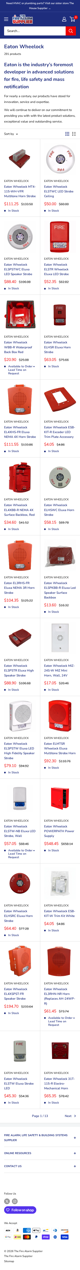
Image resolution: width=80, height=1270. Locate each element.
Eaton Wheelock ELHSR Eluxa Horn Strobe (57, 347)
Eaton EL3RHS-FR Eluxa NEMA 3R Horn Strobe (19, 588)
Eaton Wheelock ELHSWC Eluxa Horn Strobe (59, 510)
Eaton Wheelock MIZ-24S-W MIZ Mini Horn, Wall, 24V (59, 670)
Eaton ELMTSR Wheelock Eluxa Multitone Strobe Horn (60, 748)
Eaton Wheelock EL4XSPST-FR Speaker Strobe (15, 994)
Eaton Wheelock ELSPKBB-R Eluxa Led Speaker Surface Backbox (60, 590)
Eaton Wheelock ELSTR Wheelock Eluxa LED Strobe (56, 269)
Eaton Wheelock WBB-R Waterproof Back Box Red (18, 347)
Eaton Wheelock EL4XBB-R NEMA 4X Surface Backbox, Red (19, 510)
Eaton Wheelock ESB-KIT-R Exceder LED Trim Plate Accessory (59, 432)
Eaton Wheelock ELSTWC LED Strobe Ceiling (58, 191)
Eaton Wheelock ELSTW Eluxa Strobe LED (19, 1084)
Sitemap (9, 1261)
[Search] (71, 30)
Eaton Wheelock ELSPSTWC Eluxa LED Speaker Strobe (18, 269)
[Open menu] (6, 19)
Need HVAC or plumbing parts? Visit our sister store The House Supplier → (40, 5)
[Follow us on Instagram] (15, 1201)
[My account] (64, 19)
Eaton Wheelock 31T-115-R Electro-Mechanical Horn (59, 1084)
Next (68, 1116)
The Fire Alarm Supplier (18, 1256)
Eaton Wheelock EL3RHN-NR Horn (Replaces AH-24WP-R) (59, 996)
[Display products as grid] (67, 134)
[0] (72, 19)
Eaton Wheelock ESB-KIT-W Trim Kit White (59, 913)
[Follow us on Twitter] (7, 1201)
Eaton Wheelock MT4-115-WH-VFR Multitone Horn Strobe (20, 191)
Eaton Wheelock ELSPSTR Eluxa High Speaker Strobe (19, 670)
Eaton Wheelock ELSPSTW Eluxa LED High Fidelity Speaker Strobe (19, 751)
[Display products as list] (74, 134)
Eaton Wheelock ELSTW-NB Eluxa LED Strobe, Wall (19, 831)
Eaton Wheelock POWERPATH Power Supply (59, 831)
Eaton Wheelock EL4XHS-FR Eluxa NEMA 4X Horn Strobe (20, 432)
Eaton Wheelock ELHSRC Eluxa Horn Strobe (18, 916)
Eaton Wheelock (16, 181)
